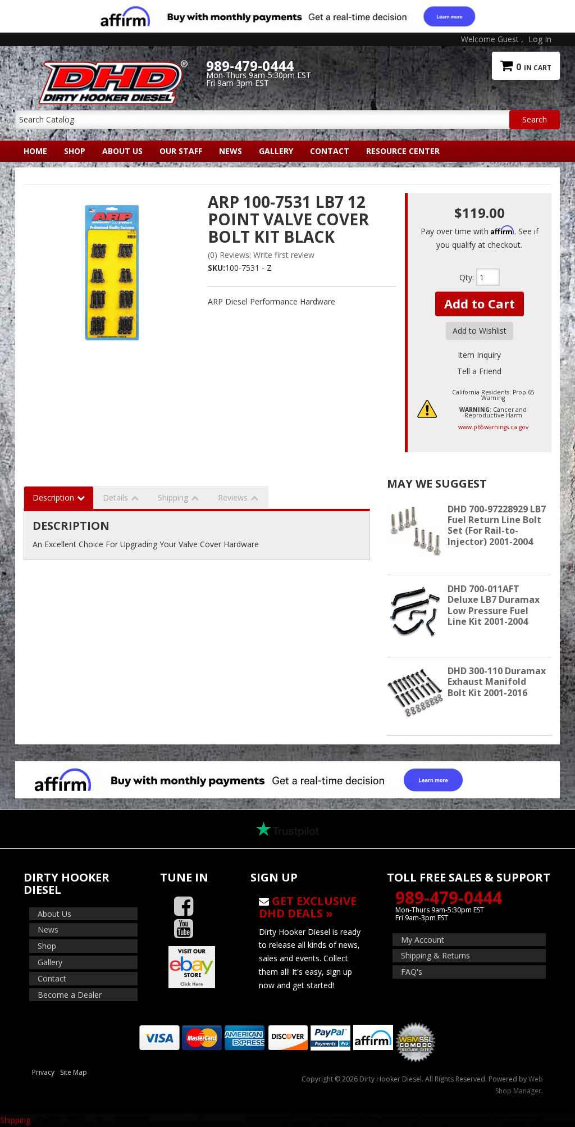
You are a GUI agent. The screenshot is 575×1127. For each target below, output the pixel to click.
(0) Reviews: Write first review (261, 254)
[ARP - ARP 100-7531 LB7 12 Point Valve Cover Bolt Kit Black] (111, 291)
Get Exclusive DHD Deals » (308, 907)
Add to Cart (479, 303)
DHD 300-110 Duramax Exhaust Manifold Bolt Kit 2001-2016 (497, 681)
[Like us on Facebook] (184, 906)
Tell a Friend (479, 371)
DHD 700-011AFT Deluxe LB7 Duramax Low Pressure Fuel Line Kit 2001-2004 (494, 605)
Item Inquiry (479, 354)
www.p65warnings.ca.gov (493, 427)
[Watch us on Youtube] (184, 928)
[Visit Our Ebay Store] (197, 967)
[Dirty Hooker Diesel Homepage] (110, 66)
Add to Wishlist (479, 330)
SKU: (216, 267)
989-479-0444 (448, 897)
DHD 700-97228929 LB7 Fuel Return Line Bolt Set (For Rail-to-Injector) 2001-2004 (497, 525)
